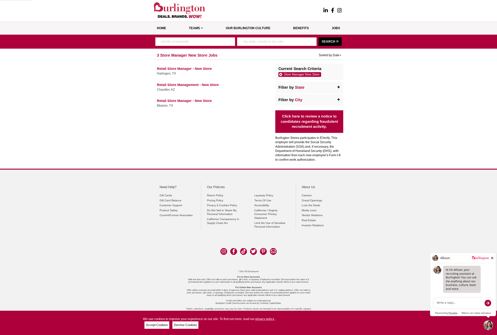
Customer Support (171, 205)
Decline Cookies (185, 325)
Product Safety (169, 210)
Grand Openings (312, 200)
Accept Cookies (157, 325)
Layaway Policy (263, 195)
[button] (330, 55)
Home (161, 28)
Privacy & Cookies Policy (222, 205)
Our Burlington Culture (248, 28)
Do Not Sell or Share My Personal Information (222, 212)
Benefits (301, 28)
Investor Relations (313, 225)
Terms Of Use (262, 200)
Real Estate (309, 220)
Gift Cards (166, 195)
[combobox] (195, 41)
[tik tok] (243, 251)
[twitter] (253, 251)
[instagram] (339, 11)
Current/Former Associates (176, 215)
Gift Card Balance (170, 200)
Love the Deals (311, 205)
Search (329, 41)
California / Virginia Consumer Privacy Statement (265, 214)
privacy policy (265, 319)
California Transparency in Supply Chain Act (223, 221)
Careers (307, 195)
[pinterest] (263, 251)
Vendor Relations (312, 215)
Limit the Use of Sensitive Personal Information (269, 224)
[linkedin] (325, 11)
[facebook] (332, 11)
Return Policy (215, 195)
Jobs (336, 28)
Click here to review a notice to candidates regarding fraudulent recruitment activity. (309, 121)
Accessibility (261, 205)
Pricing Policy (215, 200)
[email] (273, 251)
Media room (309, 210)
